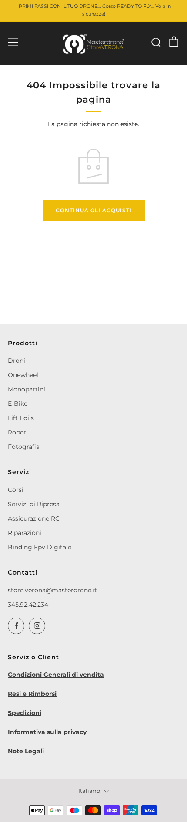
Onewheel (23, 375)
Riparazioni (24, 533)
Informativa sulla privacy (47, 732)
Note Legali (26, 751)
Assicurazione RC (34, 518)
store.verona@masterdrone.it (52, 590)
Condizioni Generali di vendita (56, 674)
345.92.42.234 (28, 604)
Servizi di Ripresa (34, 504)
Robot (17, 432)
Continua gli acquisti (94, 210)
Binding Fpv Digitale (39, 547)
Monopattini (26, 389)
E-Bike (17, 404)
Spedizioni (24, 713)
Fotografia (24, 447)
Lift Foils (21, 418)
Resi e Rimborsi (32, 694)
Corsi (15, 490)
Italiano (89, 791)
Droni (16, 360)
